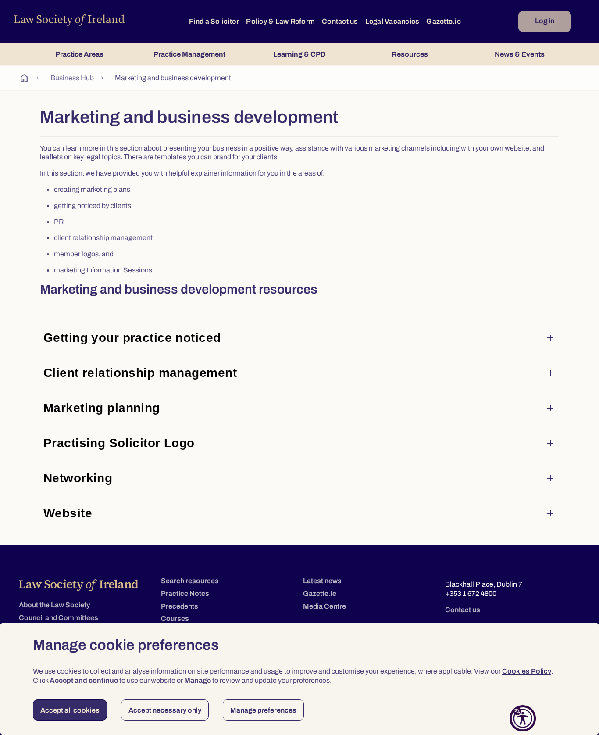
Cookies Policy (526, 671)
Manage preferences (263, 710)
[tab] (79, 54)
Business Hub (72, 78)
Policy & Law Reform (280, 21)
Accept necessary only (164, 710)
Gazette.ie (443, 21)
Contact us (340, 21)
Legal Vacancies (392, 21)
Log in (544, 21)
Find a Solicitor (214, 21)
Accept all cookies (70, 710)
